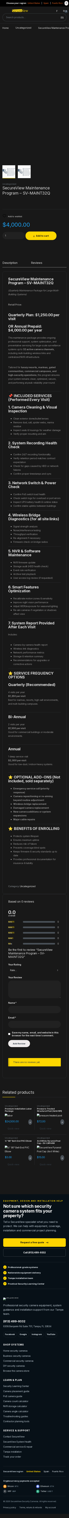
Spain (46, 3)
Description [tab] (9, 262)
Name (12, 1002)
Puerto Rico (57, 3)
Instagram (37, 1334)
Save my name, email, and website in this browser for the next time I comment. (35, 1034)
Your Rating (14, 964)
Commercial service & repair (17, 1446)
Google (23, 1334)
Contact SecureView (13, 1436)
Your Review (15, 977)
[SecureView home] (10, 1299)
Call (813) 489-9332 (34, 1252)
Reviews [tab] (36, 262)
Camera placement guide (16, 1391)
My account (50, 1507)
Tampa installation (12, 1451)
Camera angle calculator (15, 1411)
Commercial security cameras (18, 1360)
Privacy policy (9, 1507)
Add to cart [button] (30, 1122)
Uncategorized (23, 27)
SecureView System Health (17, 1441)
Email (12, 1017)
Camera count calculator (15, 1401)
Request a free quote (34, 1242)
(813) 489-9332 (14, 1321)
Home (5, 27)
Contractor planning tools (16, 1421)
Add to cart (42, 235)
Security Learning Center (16, 1386)
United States (34, 3)
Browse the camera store (16, 1370)
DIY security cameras (14, 1365)
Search (62, 17)
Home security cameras (15, 1350)
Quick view (13, 1128)
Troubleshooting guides (15, 1416)
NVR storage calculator (15, 1406)
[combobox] (30, 17)
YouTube (51, 1334)
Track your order (12, 1456)
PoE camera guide (12, 1396)
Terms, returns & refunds (30, 1507)
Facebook (10, 1334)
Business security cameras (17, 1355)
